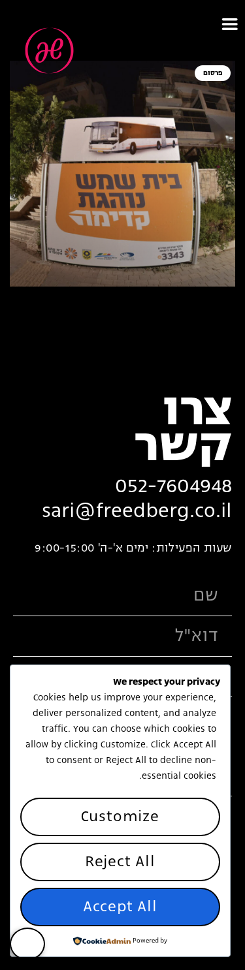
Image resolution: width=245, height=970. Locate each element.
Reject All (120, 862)
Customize (120, 817)
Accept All (120, 907)
